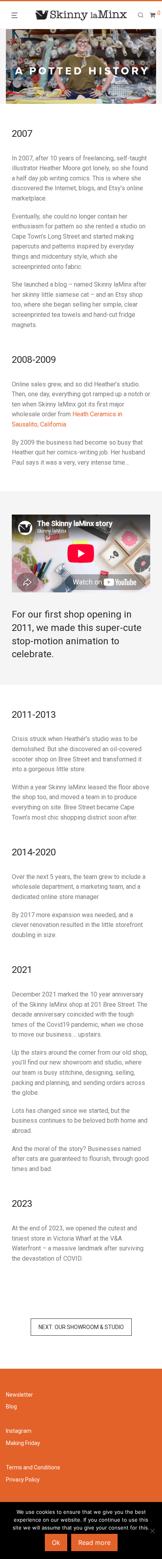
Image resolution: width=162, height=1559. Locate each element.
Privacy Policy (23, 1479)
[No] (152, 1531)
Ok (56, 1542)
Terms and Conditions (33, 1467)
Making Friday (23, 1443)
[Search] (141, 15)
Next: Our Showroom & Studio (81, 1327)
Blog (11, 1406)
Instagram (18, 1431)
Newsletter (19, 1395)
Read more (94, 1542)
